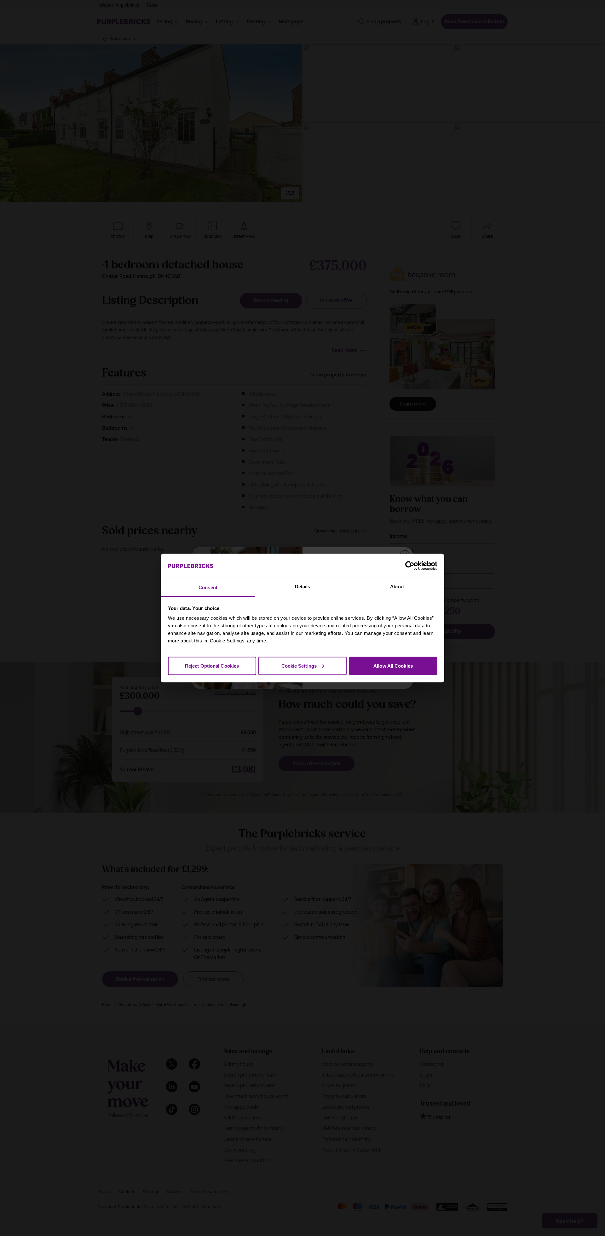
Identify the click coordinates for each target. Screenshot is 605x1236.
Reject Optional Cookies (212, 665)
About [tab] (397, 586)
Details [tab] (302, 586)
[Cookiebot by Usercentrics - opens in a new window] (409, 565)
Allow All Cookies (393, 665)
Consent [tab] (208, 587)
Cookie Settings (299, 665)
